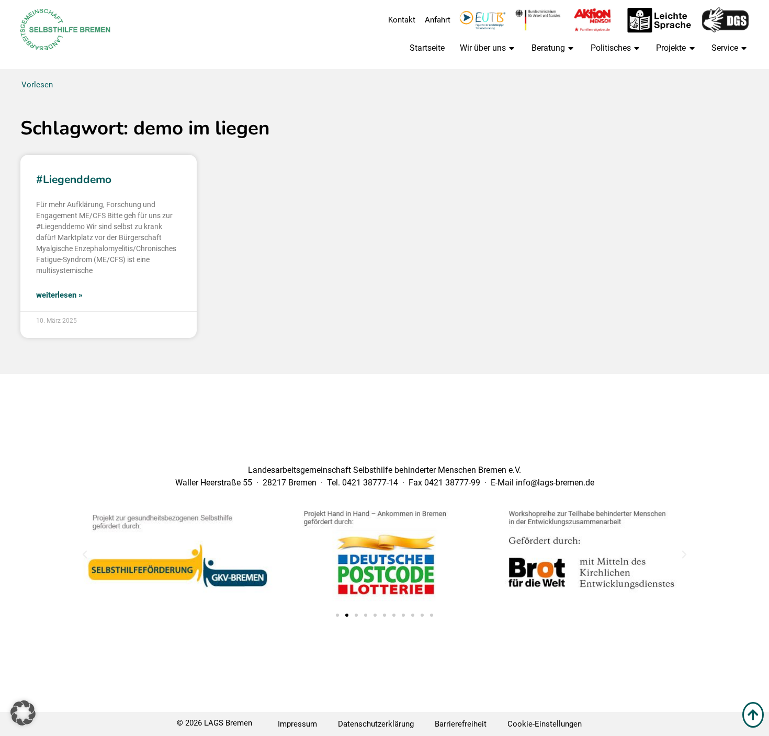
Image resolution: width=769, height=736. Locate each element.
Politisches (611, 48)
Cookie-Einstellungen (544, 724)
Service (724, 48)
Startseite (427, 48)
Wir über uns (483, 48)
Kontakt (401, 20)
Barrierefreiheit (461, 724)
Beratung (548, 48)
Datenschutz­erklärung (376, 724)
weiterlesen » (59, 295)
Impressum (297, 724)
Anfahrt (437, 20)
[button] (85, 554)
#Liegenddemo (73, 179)
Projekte (671, 48)
